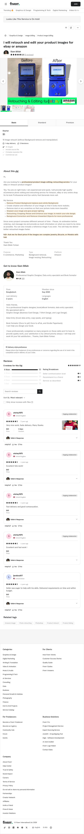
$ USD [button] (45, 827)
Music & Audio (8, 670)
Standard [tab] (42, 123)
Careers (6, 778)
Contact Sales (48, 750)
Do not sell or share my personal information (19, 789)
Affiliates (6, 801)
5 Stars (7, 370)
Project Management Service (53, 726)
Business (6, 690)
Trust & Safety (8, 770)
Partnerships (7, 793)
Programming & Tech (42, 10)
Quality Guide (47, 662)
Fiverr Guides (47, 666)
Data (4, 686)
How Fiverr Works (49, 655)
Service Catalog (8, 710)
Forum (5, 734)
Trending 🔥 (8, 10)
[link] (5, 35)
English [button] (37, 827)
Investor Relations (9, 813)
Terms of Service (9, 782)
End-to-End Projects (10, 706)
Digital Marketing (60, 10)
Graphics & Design (23, 10)
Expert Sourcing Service (51, 730)
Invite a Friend (8, 805)
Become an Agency (10, 726)
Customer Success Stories (52, 659)
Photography (7, 698)
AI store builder (48, 742)
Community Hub (8, 730)
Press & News (8, 809)
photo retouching (25, 623)
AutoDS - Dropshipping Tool (53, 734)
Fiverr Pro (46, 722)
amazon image (10, 623)
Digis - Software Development (53, 738)
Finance (5, 702)
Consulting (6, 682)
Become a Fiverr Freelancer (13, 722)
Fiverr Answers (48, 670)
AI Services (7, 678)
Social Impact (7, 774)
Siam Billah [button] (15, 52)
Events (5, 738)
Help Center (7, 766)
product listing (68, 623)
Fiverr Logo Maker (49, 746)
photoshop (39, 623)
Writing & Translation (10, 662)
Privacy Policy (8, 785)
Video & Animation (9, 666)
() (29, 55)
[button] (6, 4)
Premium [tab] (70, 123)
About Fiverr (7, 762)
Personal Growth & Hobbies (13, 694)
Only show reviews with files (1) (19, 402)
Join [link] (76, 4)
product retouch (53, 623)
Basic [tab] (14, 123)
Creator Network (9, 797)
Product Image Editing (45, 35)
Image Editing (30, 35)
